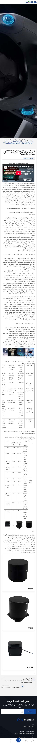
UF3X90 (30, 628)
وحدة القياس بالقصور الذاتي (20, 140)
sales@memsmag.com (27, 731)
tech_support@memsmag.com (24, 733)
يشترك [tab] (30, 711)
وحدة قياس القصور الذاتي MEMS (22, 185)
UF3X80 (30, 589)
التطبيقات (8, 140)
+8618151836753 (28, 726)
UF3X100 (30, 667)
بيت (31, 140)
